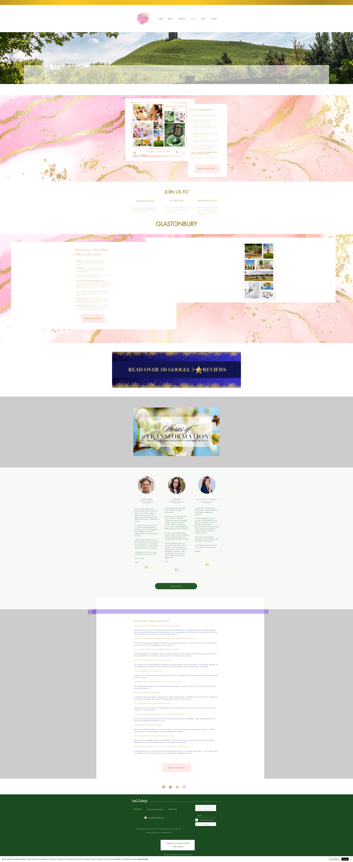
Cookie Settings (334, 859)
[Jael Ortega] (163, 787)
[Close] (351, 859)
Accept (345, 859)
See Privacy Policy (143, 859)
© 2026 (155, 832)
